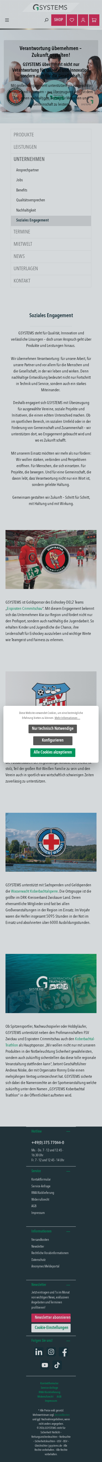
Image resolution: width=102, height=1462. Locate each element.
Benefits (21, 190)
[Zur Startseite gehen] (51, 7)
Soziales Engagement (32, 220)
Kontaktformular (41, 1179)
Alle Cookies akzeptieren (53, 752)
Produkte (24, 135)
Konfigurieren (53, 740)
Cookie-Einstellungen (51, 1328)
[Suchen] (46, 20)
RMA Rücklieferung (42, 1193)
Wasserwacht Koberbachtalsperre (34, 891)
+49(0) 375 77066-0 (47, 1143)
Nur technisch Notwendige (52, 729)
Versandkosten (40, 1240)
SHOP (58, 20)
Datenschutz (38, 1260)
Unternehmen (29, 159)
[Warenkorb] (94, 20)
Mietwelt (23, 244)
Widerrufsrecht (40, 1199)
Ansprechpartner (27, 170)
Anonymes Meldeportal (45, 1266)
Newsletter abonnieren (53, 1318)
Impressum (38, 1213)
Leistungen (25, 147)
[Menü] (7, 20)
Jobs (19, 180)
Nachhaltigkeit (26, 211)
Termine (22, 232)
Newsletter (37, 1246)
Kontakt (22, 281)
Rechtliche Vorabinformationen (50, 1253)
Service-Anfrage (40, 1186)
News (19, 256)
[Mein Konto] (83, 20)
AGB (33, 1206)
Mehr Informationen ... (67, 718)
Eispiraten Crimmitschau (24, 609)
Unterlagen (26, 269)
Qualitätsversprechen (30, 200)
